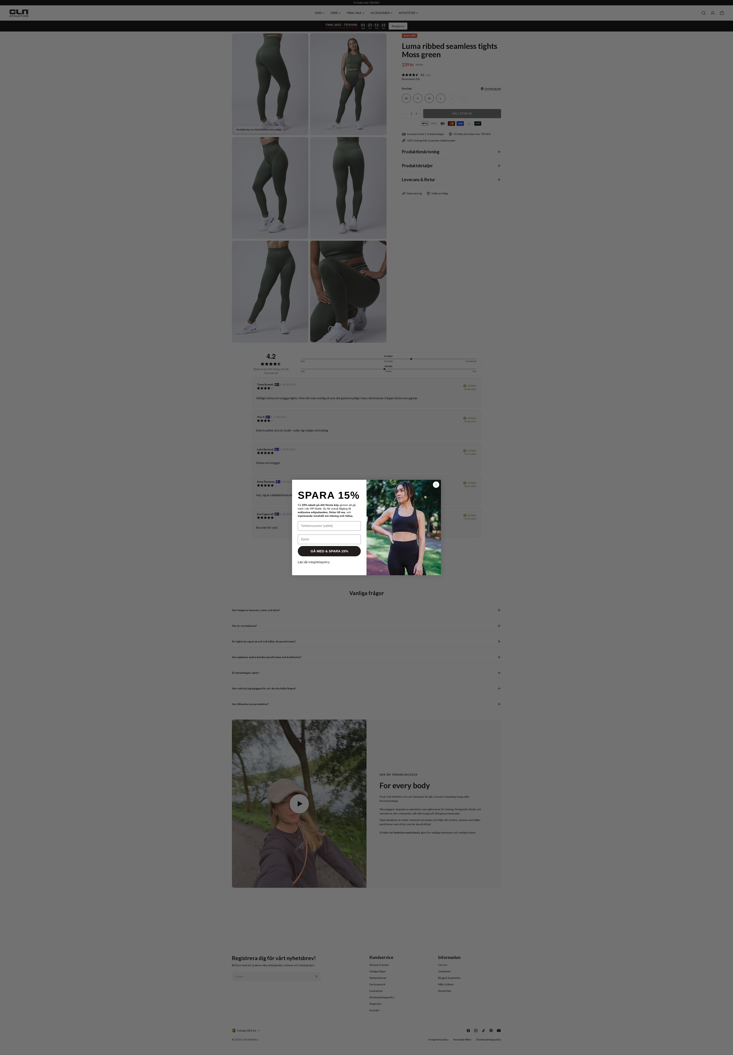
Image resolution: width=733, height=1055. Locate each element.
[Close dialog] (436, 484)
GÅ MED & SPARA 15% (329, 551)
